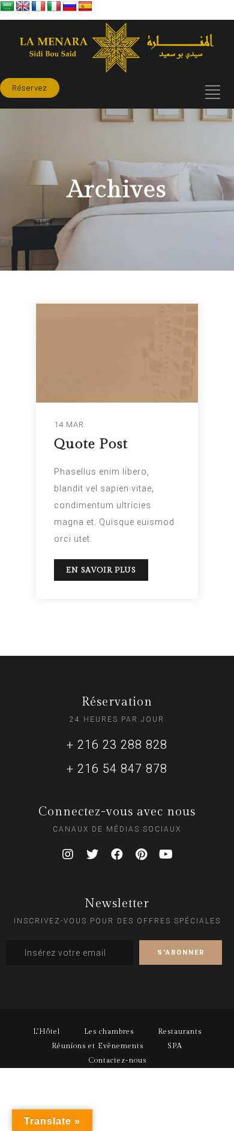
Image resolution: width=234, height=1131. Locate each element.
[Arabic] (7, 7)
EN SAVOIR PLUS (101, 570)
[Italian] (54, 7)
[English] (23, 7)
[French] (38, 7)
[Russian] (69, 7)
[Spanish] (85, 7)
